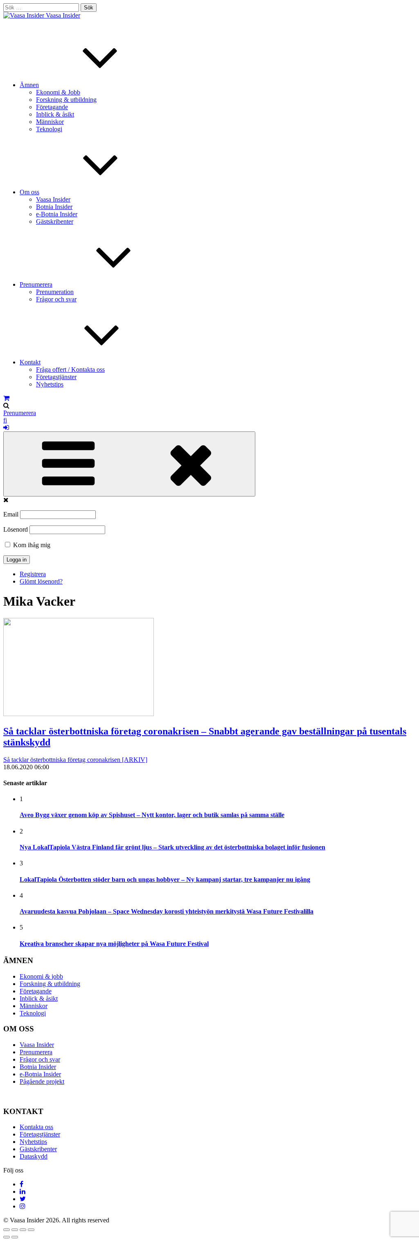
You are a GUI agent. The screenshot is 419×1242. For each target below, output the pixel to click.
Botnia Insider (54, 206)
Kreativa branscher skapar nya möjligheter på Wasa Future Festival (114, 943)
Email (10, 514)
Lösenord (15, 529)
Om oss (29, 192)
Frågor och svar (56, 299)
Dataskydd (33, 1156)
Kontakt (30, 362)
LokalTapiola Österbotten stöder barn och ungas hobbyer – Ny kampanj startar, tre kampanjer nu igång (165, 879)
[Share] (14, 1230)
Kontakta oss (36, 1126)
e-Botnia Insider (56, 214)
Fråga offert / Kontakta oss (70, 369)
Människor (50, 121)
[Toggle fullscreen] (23, 1230)
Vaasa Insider (63, 15)
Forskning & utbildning (66, 99)
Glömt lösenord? (41, 581)
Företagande (52, 106)
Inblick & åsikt (55, 114)
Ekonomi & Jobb (58, 92)
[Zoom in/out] (31, 1230)
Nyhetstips (49, 384)
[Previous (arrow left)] (6, 1237)
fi (5, 420)
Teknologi (49, 129)
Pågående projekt (42, 1081)
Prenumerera (36, 284)
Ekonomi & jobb (41, 976)
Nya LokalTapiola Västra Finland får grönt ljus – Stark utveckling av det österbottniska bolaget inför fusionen (172, 847)
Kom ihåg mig (30, 544)
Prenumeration (55, 291)
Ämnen (29, 84)
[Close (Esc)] (6, 1230)
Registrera (33, 573)
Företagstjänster (56, 376)
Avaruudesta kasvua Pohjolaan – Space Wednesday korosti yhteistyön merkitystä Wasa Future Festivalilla (166, 911)
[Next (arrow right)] (14, 1237)
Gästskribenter (54, 221)
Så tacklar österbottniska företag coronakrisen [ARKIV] (75, 759)
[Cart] (6, 398)
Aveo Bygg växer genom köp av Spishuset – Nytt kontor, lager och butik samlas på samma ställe (152, 814)
